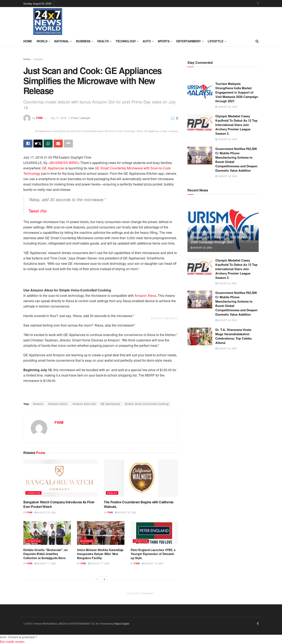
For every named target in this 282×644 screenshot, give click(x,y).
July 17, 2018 (58, 118)
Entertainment (188, 41)
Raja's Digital (121, 623)
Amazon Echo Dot (84, 403)
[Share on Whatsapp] (48, 143)
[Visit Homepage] (47, 21)
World (42, 41)
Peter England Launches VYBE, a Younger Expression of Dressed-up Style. (153, 554)
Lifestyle (215, 41)
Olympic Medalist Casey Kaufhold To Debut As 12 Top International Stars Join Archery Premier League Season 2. (236, 125)
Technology (126, 41)
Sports (163, 41)
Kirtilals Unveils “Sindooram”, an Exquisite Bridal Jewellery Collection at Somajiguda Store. (45, 554)
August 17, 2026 (46, 563)
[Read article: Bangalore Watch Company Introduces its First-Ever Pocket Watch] (60, 478)
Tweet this (37, 211)
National (61, 41)
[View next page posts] (104, 579)
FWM (39, 118)
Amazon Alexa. (58, 403)
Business (83, 41)
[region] (56, 281)
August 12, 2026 (153, 563)
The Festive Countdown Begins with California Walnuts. (138, 504)
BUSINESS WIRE (64, 162)
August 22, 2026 (46, 512)
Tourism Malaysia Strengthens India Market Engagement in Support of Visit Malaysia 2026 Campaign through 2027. (236, 92)
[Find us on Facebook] (258, 3)
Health (103, 41)
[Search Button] (257, 41)
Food (74, 118)
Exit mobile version (12, 641)
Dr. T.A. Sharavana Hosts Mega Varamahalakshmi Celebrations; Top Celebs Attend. (233, 336)
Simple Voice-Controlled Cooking (147, 403)
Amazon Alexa (145, 295)
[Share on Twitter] (38, 143)
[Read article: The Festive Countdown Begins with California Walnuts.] (141, 478)
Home (27, 41)
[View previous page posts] (97, 579)
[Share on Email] (58, 143)
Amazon (38, 403)
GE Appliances (53, 168)
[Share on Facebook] (27, 143)
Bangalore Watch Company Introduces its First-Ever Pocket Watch (59, 504)
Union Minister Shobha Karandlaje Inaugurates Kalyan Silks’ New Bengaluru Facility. (100, 554)
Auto (147, 41)
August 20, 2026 (126, 512)
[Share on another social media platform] (68, 143)
